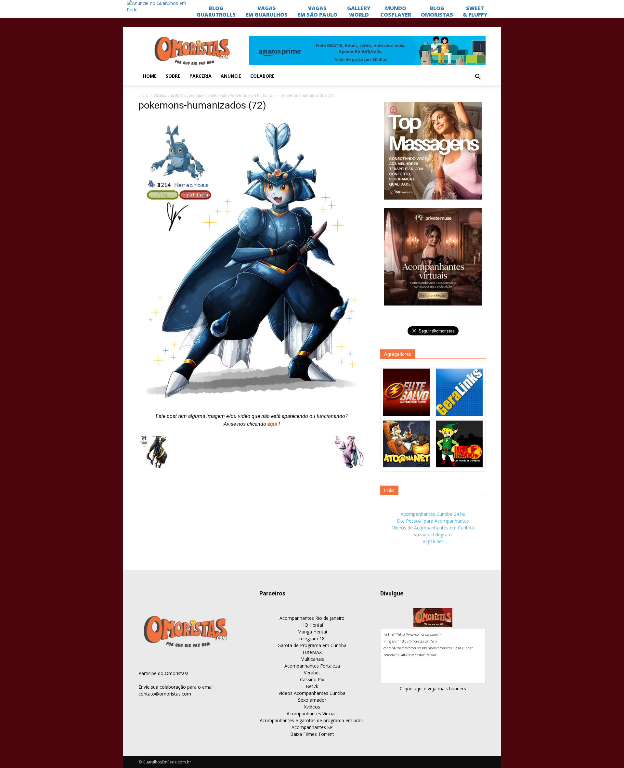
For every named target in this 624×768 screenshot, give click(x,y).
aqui (273, 424)
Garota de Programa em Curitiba (312, 645)
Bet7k (312, 686)
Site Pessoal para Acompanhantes (433, 521)
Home (150, 76)
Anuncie (231, 76)
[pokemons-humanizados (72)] (251, 402)
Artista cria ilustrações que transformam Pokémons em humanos (214, 95)
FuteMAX (312, 652)
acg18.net (433, 541)
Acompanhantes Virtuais (312, 713)
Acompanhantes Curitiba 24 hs (433, 514)
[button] (478, 77)
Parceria (200, 76)
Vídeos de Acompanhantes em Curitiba (433, 528)
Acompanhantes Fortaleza (312, 666)
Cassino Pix (312, 679)
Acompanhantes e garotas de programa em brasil (312, 720)
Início (143, 95)
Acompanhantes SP (312, 727)
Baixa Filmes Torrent (312, 734)
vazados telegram (433, 534)
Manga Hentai (312, 632)
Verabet (312, 673)
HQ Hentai (312, 625)
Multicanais (312, 659)
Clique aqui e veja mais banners (433, 688)
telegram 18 (312, 638)
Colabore (262, 76)
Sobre (173, 76)
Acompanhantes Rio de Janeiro (312, 618)
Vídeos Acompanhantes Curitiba (312, 693)
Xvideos (312, 707)
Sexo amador (312, 700)
